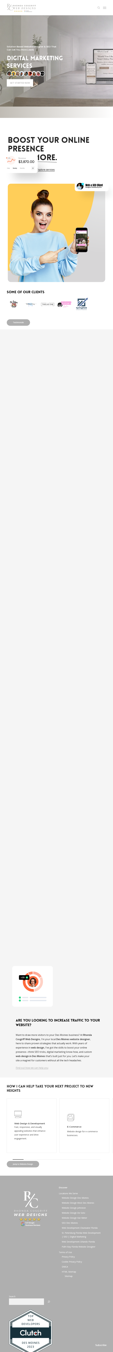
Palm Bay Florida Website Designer (78, 1246)
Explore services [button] (46, 169)
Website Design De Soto (73, 1212)
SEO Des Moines (70, 1222)
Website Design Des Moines (75, 1197)
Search (12, 1296)
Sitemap (69, 1276)
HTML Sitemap (69, 1271)
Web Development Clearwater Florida (80, 1227)
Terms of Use (65, 1252)
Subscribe (101, 1345)
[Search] (48, 1301)
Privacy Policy (68, 1256)
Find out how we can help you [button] (32, 1068)
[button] (104, 7)
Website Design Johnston (74, 1207)
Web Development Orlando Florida (78, 1241)
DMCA (65, 1266)
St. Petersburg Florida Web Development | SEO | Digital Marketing (81, 1234)
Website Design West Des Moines (78, 1202)
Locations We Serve (68, 1193)
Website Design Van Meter (74, 1217)
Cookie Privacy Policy (72, 1261)
